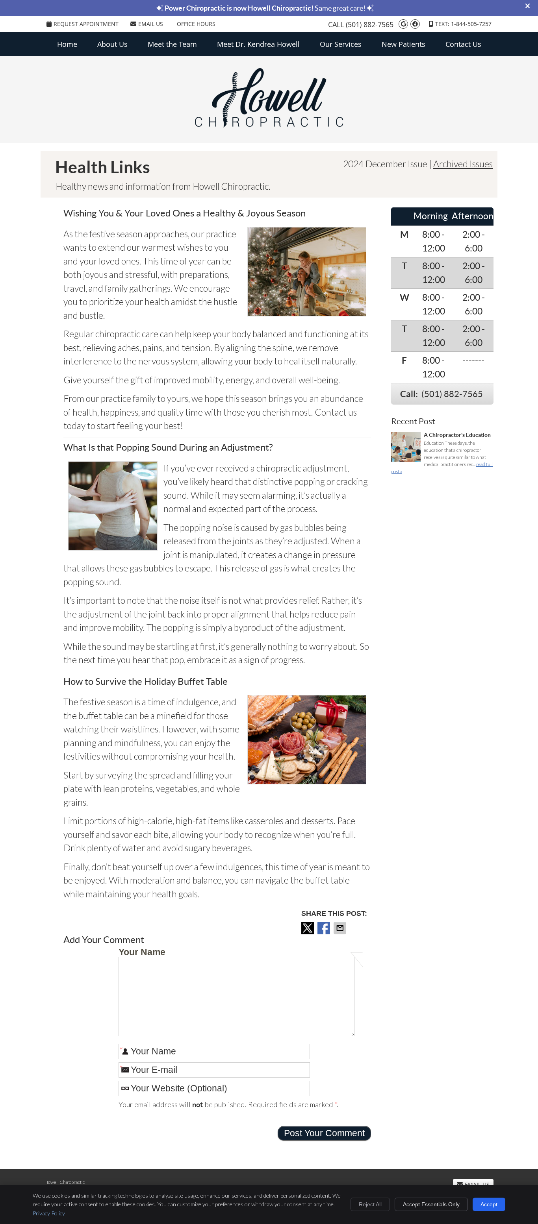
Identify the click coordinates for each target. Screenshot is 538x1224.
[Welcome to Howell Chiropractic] (269, 123)
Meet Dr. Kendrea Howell (258, 44)
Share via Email (341, 928)
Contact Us (463, 44)
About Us (112, 44)
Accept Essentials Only (431, 1204)
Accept (488, 1204)
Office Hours (196, 24)
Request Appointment (86, 24)
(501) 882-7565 (369, 24)
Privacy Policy (49, 1213)
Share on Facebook (324, 928)
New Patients (403, 44)
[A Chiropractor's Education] (406, 448)
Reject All (370, 1204)
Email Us (150, 24)
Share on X (308, 928)
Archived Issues (463, 163)
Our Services (341, 44)
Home (67, 44)
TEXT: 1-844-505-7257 (463, 24)
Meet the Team (172, 44)
